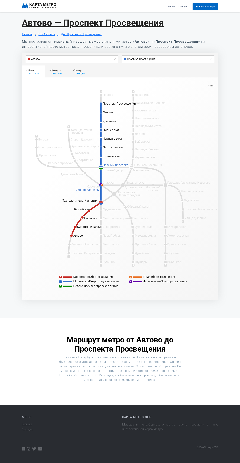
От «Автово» (46, 34)
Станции (183, 6)
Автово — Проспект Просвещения (93, 23)
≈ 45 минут (78, 72)
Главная (171, 6)
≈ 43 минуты (55, 72)
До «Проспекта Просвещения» (81, 34)
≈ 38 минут (32, 72)
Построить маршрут (205, 6)
